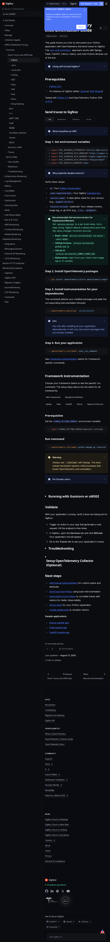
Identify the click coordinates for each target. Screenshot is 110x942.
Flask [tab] (59, 404)
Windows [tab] (76, 119)
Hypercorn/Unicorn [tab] (95, 404)
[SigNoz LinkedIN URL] (52, 891)
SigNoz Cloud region (70, 188)
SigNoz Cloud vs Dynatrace (57, 835)
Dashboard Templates (55, 780)
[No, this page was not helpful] (52, 649)
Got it (81, 27)
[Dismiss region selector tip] (85, 10)
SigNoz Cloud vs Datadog (56, 819)
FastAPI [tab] (69, 404)
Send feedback (67, 649)
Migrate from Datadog (54, 715)
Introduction (50, 705)
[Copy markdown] (100, 28)
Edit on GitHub (54, 660)
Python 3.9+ (55, 86)
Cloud (83, 91)
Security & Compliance (55, 861)
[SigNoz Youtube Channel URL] (68, 891)
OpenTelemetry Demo (55, 744)
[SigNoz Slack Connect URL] (57, 891)
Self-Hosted (96, 91)
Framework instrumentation (63, 359)
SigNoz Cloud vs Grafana (56, 830)
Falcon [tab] (79, 404)
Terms (48, 851)
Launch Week (51, 774)
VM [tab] (49, 119)
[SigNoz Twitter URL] (62, 891)
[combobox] (21, 14)
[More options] (105, 28)
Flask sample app (58, 627)
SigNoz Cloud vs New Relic (57, 824)
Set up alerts (55, 605)
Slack (47, 764)
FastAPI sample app (59, 632)
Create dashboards (59, 609)
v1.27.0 (48, 101)
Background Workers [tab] (74, 397)
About (47, 845)
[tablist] (70, 119)
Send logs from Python (60, 591)
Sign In (73, 4)
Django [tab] (49, 404)
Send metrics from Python (62, 596)
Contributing (50, 710)
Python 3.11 (62, 97)
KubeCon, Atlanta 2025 (55, 795)
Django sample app (59, 622)
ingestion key (94, 193)
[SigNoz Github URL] (46, 891)
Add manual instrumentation (63, 583)
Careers (48, 840)
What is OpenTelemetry (55, 734)
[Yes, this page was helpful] (47, 649)
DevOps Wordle (52, 785)
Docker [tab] (88, 119)
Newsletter (49, 790)
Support (48, 759)
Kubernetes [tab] (61, 119)
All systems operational (56, 885)
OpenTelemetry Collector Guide (59, 739)
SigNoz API (50, 720)
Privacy (48, 856)
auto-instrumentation (60, 50)
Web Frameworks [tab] (53, 397)
